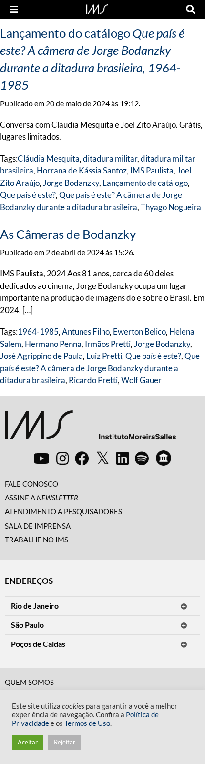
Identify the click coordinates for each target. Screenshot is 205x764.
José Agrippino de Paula (41, 356)
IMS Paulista (152, 170)
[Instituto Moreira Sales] (90, 428)
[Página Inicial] (97, 8)
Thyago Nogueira (171, 207)
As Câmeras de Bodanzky (68, 234)
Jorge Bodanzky (71, 183)
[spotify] (142, 458)
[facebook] (82, 458)
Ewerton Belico (139, 331)
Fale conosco (31, 483)
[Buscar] (190, 9)
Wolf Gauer (141, 380)
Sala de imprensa (38, 525)
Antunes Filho (86, 331)
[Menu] (14, 9)
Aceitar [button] (28, 742)
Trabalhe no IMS (36, 539)
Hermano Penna (53, 344)
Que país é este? (28, 195)
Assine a (41, 497)
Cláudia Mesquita (49, 158)
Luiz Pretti (104, 356)
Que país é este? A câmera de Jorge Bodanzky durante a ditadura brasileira (100, 368)
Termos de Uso (87, 723)
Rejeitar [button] (64, 742)
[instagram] (62, 458)
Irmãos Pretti (108, 344)
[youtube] (41, 458)
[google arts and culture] (163, 458)
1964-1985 (38, 331)
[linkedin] (122, 458)
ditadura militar (110, 158)
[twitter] (103, 458)
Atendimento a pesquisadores (63, 511)
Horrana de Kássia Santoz (82, 170)
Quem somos (29, 682)
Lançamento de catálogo (145, 183)
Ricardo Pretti (93, 380)
